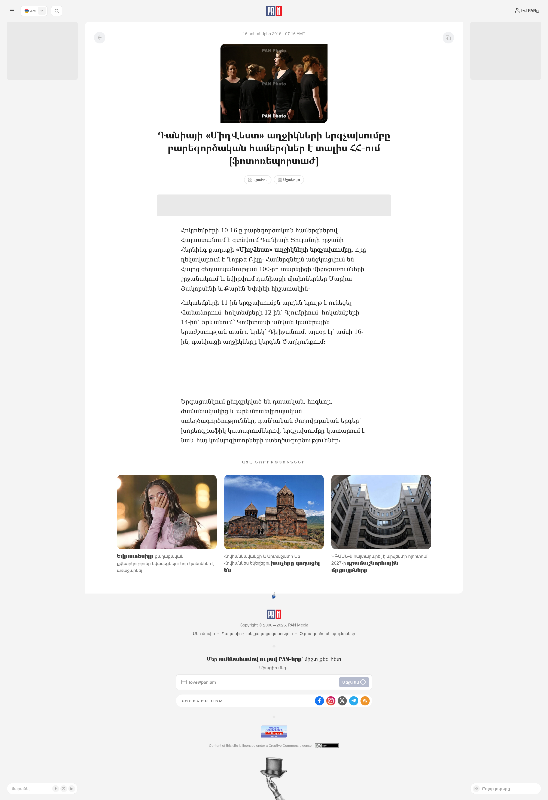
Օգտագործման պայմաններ (327, 633)
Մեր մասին (204, 633)
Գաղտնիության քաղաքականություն (257, 633)
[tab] (344, 186)
